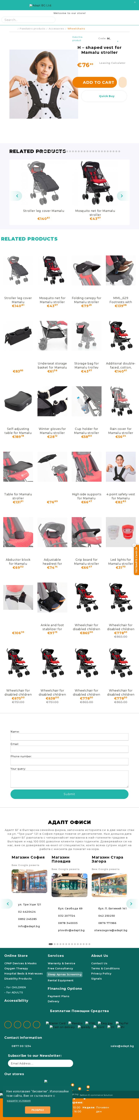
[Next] (123, 196)
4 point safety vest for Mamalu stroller (121, 496)
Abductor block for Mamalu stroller (18, 561)
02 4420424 (27, 911)
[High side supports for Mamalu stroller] (87, 466)
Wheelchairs (76, 28)
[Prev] (15, 196)
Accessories (56, 28)
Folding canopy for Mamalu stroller (87, 299)
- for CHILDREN (15, 987)
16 (84, 151)
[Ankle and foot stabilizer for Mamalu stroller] (52, 597)
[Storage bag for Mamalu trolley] (87, 335)
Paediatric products (32, 28)
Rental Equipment (61, 980)
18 (90, 151)
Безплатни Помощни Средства (79, 1011)
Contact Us (99, 963)
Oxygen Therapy (16, 968)
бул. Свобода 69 (70, 908)
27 (116, 151)
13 (76, 151)
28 (119, 151)
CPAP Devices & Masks (20, 963)
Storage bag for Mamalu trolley (86, 365)
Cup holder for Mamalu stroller (86, 430)
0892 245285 (27, 919)
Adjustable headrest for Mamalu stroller (52, 561)
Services (56, 956)
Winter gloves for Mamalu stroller (52, 430)
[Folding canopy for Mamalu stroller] (87, 270)
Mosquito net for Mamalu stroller (95, 212)
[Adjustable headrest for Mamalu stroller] (52, 532)
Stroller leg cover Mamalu (43, 211)
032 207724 (66, 915)
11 (70, 151)
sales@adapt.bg (122, 1046)
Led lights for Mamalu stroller (120, 561)
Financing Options (65, 989)
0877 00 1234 (21, 1046)
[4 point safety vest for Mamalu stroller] (121, 466)
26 (113, 151)
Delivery (53, 1001)
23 (105, 151)
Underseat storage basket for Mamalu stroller (52, 365)
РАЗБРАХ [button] (37, 1110)
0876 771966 (107, 923)
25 (110, 151)
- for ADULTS (13, 992)
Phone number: (21, 756)
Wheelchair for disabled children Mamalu (86, 626)
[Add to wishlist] (118, 38)
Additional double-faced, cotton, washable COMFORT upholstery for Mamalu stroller (121, 365)
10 (67, 151)
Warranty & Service (61, 963)
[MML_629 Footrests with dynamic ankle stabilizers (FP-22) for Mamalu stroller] (121, 270)
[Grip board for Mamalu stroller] (87, 532)
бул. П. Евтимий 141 (112, 908)
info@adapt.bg (29, 926)
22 (102, 151)
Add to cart (98, 82)
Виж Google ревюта (25, 865)
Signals (96, 978)
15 (82, 151)
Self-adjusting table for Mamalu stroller (18, 430)
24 (108, 151)
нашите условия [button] (19, 1100)
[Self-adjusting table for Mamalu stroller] (18, 401)
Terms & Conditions (105, 968)
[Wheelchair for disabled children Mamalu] (87, 597)
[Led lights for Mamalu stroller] (121, 532)
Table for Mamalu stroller (18, 496)
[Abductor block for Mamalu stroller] (18, 532)
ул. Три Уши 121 (29, 904)
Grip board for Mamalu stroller (86, 561)
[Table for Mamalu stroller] (18, 466)
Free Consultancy (60, 968)
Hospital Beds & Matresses (23, 973)
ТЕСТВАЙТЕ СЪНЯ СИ (136, 560)
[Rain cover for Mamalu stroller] (121, 401)
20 (96, 151)
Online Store (16, 956)
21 (99, 151)
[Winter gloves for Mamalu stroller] (52, 401)
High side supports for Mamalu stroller (86, 496)
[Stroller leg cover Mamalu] (43, 183)
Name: (15, 731)
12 (73, 151)
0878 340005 (67, 923)
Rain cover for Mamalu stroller (120, 430)
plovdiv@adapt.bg (71, 930)
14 (79, 151)
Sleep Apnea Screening (64, 974)
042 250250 (106, 915)
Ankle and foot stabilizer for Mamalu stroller (52, 626)
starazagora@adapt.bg (110, 930)
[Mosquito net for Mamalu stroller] (95, 183)
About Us (99, 956)
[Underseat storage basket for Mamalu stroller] (52, 335)
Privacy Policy (101, 973)
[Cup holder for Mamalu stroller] (87, 401)
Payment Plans (58, 996)
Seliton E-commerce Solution (96, 1095)
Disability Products (18, 978)
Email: (14, 744)
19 (93, 151)
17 (87, 151)
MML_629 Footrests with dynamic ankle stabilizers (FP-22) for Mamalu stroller (121, 299)
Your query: (18, 768)
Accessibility (16, 1001)
